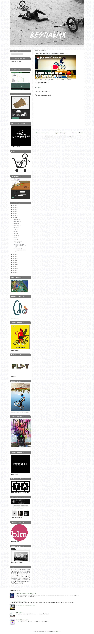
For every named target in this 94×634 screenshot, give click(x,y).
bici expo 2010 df (22, 575)
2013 (14, 266)
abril (15, 233)
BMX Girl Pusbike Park (22, 620)
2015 (14, 262)
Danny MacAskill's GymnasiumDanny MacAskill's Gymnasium (47, 79)
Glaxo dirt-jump (17, 571)
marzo (15, 235)
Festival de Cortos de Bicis (18, 601)
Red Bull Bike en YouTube (66, 79)
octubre (16, 223)
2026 (14, 205)
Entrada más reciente (42, 133)
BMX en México (56, 46)
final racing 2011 (26, 578)
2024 (14, 209)
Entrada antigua (77, 133)
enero (15, 239)
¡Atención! (18, 583)
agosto (15, 227)
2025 (14, 207)
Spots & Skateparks (35, 46)
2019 (14, 254)
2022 (14, 213)
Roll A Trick (19, 612)
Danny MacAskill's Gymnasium (51, 53)
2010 (14, 272)
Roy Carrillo (14, 573)
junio (15, 229)
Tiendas (46, 46)
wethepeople (21, 581)
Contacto (66, 46)
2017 (14, 258)
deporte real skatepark (16, 576)
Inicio (13, 46)
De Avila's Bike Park (15, 569)
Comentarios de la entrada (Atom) (63, 136)
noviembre (16, 221)
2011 (14, 270)
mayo (15, 231)
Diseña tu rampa (22, 46)
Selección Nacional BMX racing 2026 (26, 593)
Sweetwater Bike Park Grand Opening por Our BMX (20, 245)
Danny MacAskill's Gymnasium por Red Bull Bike (20, 250)
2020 (14, 217)
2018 (14, 256)
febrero (16, 237)
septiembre (17, 225)
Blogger (58, 631)
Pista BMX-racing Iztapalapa (18, 241)
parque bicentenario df (23, 579)
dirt (25, 577)
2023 (14, 211)
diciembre (16, 219)
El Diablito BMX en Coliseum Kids (25, 605)
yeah (28, 581)
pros (39, 87)
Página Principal (60, 133)
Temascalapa (21, 573)
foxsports (14, 579)
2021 (14, 215)
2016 (14, 260)
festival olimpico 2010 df (16, 578)
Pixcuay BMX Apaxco (23, 572)
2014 (14, 264)
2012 (14, 268)
